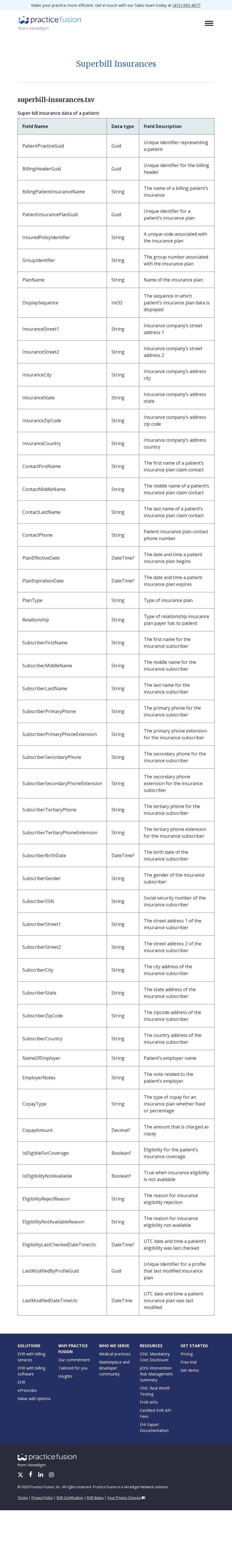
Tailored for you (73, 1368)
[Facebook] (31, 1475)
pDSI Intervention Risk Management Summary (156, 1374)
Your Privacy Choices (124, 1497)
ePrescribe (27, 1390)
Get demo (190, 1370)
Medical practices (115, 1354)
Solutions (29, 1345)
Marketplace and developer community (114, 1368)
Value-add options (34, 1398)
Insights (65, 1376)
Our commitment (74, 1359)
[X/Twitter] (21, 1475)
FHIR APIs (149, 1402)
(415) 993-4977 (186, 5)
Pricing (187, 1354)
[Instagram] (51, 1475)
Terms (23, 1497)
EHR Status (95, 1497)
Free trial (189, 1362)
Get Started (194, 1345)
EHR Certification (70, 1497)
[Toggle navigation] (209, 24)
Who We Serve (114, 1345)
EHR (21, 1382)
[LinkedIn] (41, 1475)
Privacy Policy (42, 1497)
